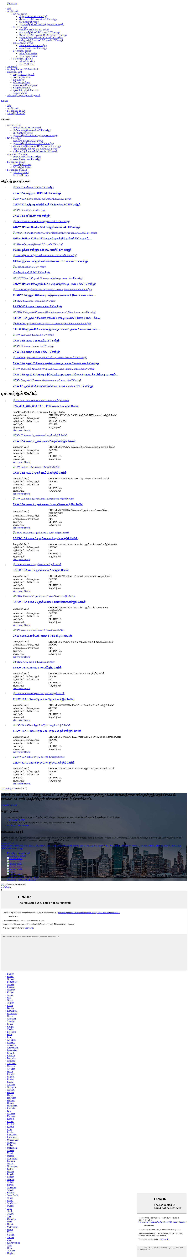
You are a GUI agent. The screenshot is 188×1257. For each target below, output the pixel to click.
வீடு (9, 8)
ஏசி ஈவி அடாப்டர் (27, 61)
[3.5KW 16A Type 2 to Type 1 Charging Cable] (44, 596)
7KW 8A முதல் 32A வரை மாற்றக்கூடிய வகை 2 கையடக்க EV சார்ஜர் (53, 385)
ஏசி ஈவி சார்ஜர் (20, 14)
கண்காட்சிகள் (20, 93)
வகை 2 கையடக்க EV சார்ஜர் (33, 48)
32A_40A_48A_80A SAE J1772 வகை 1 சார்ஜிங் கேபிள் (46, 406)
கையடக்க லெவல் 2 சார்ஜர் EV (94, 845)
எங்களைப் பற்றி (14, 72)
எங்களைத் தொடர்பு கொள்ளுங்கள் (23, 95)
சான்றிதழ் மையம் (21, 77)
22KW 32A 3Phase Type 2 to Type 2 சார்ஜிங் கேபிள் (43, 762)
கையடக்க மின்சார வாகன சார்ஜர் (63, 845)
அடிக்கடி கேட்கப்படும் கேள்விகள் (22, 69)
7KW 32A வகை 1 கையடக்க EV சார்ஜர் (36, 351)
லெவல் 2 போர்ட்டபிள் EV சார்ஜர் (155, 845)
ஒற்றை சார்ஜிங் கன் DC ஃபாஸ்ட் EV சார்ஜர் (39, 32)
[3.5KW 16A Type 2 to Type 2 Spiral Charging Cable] (41, 532)
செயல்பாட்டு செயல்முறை (25, 85)
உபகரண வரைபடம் (21, 87)
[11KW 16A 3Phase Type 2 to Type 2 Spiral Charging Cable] (41, 725)
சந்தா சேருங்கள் (9, 805)
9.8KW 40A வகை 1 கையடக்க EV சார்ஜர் (37, 306)
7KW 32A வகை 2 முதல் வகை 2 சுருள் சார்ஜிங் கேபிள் (44, 441)
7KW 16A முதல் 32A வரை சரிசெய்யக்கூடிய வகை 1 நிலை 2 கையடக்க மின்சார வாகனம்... (65, 374)
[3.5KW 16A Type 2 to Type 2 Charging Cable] (37, 564)
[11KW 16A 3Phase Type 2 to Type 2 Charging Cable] (38, 693)
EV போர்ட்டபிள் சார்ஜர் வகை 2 (124, 845)
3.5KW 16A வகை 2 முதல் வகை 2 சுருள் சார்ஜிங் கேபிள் (45, 538)
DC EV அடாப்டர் (27, 64)
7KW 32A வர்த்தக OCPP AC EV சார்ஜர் (37, 193)
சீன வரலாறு (19, 79)
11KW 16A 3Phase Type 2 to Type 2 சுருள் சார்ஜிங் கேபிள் (47, 730)
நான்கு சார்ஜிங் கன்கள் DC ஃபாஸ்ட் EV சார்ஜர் (41, 40)
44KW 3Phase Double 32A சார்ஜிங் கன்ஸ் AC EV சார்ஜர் (46, 227)
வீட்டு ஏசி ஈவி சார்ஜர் (29, 22)
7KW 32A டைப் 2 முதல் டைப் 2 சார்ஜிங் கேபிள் (40, 472)
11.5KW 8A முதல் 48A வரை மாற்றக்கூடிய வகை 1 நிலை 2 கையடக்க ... (54, 295)
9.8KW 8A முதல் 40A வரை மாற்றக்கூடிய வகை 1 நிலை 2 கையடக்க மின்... (56, 329)
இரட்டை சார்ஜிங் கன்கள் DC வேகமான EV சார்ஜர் (43, 35)
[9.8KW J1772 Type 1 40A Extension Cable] (34, 662)
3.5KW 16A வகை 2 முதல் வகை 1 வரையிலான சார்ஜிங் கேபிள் (49, 601)
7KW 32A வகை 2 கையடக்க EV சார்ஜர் (36, 340)
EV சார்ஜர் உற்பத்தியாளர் (19, 853)
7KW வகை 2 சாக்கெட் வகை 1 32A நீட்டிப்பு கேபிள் (42, 635)
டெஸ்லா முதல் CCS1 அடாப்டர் (21, 879)
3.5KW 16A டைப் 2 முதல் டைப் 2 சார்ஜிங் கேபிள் (41, 570)
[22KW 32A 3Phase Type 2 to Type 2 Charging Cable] (39, 757)
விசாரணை (18, 430)
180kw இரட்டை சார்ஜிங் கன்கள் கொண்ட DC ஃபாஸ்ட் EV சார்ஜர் (50, 261)
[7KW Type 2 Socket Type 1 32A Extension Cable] (38, 630)
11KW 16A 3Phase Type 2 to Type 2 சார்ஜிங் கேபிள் (43, 699)
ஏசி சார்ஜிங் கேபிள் (28, 53)
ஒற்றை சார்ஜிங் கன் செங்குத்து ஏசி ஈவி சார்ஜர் (41, 24)
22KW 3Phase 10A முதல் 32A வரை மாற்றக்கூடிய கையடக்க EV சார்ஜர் (54, 283)
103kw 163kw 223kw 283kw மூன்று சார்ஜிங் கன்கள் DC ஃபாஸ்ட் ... (52, 238)
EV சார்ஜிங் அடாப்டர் (23, 58)
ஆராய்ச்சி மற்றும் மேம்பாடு (25, 90)
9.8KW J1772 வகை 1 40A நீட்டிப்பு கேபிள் (37, 667)
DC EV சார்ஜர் (20, 27)
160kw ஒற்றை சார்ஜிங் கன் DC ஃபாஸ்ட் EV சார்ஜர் (42, 249)
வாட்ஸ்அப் (6, 887)
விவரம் (27, 430)
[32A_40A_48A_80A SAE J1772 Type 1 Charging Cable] (41, 400)
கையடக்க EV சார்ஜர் (23, 43)
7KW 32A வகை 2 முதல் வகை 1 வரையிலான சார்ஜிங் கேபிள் (48, 504)
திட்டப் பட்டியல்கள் (21, 82)
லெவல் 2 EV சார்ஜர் (16, 856)
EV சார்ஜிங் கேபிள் (22, 50)
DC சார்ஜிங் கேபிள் (28, 56)
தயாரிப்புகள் (13, 11)
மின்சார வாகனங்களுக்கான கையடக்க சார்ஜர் (23, 845)
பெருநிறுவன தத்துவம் (23, 74)
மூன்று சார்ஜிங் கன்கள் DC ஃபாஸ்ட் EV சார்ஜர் (41, 37)
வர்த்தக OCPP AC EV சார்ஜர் (33, 16)
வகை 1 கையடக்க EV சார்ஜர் (33, 45)
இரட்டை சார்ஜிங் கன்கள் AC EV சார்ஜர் (38, 19)
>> (14, 788)
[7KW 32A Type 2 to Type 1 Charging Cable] (43, 498)
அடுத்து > (8, 788)
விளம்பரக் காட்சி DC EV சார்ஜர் (34, 29)
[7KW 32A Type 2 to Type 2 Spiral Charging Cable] (40, 435)
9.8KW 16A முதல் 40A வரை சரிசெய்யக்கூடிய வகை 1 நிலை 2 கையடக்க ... (56, 317)
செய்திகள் (12, 66)
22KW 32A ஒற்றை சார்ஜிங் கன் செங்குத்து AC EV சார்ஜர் (46, 204)
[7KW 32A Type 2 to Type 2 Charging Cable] (36, 467)
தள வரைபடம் (7, 843)
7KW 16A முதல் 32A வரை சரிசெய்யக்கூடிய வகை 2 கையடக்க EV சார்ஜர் (56, 363)
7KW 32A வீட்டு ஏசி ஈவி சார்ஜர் (31, 215)
